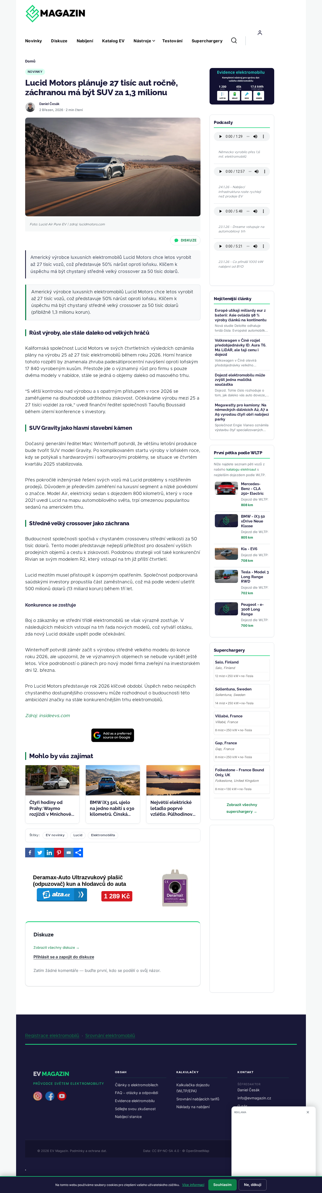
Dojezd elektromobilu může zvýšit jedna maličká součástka (240, 380)
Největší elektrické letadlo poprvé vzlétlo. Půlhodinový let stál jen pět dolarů (172, 814)
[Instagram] (37, 1096)
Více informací (193, 1185)
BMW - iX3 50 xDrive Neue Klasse (253, 521)
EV (51, 1073)
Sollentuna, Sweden (233, 689)
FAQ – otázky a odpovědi (136, 1093)
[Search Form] (234, 40)
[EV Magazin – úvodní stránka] (55, 14)
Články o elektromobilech (136, 1085)
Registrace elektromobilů (52, 1036)
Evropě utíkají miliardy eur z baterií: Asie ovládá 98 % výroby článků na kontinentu (240, 315)
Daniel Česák (49, 104)
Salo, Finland (227, 662)
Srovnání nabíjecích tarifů (197, 1099)
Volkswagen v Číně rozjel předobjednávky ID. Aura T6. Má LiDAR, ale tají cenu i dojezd (240, 347)
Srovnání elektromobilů (110, 1036)
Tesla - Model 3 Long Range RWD (255, 577)
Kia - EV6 (249, 549)
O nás (242, 1106)
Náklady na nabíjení (193, 1107)
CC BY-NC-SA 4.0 (165, 1151)
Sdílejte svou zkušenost (135, 1109)
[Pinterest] (59, 852)
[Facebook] (30, 852)
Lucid (77, 835)
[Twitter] (39, 852)
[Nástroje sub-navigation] (156, 40)
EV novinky (55, 835)
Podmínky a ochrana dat (88, 1151)
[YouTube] (61, 1096)
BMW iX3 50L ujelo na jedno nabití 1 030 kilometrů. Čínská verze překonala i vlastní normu (112, 814)
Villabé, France (229, 716)
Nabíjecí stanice (128, 1116)
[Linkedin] (49, 852)
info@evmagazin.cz (254, 1098)
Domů (30, 61)
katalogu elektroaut (241, 469)
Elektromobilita (103, 835)
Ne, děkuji (252, 1184)
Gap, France (226, 743)
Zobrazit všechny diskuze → (56, 947)
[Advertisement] (251, 905)
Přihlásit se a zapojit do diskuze (63, 956)
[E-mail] (68, 852)
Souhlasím (222, 1184)
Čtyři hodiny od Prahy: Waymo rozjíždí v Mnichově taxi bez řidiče (50, 811)
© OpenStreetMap (195, 1151)
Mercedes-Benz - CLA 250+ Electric (252, 489)
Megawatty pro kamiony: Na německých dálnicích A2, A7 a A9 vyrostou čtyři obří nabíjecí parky (242, 412)
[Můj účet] (259, 32)
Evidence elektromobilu (135, 1101)
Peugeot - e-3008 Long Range (252, 609)
